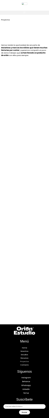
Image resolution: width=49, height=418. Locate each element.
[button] (24, 13)
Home (24, 348)
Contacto (24, 365)
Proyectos (24, 361)
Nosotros (24, 351)
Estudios (24, 354)
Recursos (24, 358)
